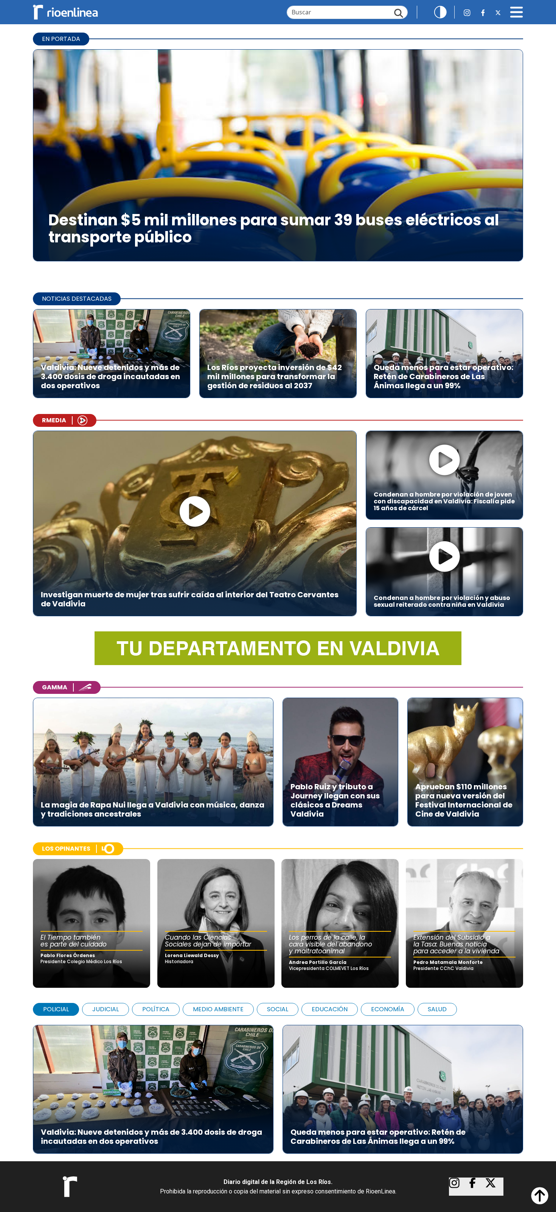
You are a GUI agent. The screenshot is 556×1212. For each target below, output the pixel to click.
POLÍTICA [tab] (155, 1009)
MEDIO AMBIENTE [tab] (218, 1009)
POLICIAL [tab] (56, 1009)
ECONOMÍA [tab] (387, 1009)
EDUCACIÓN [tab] (330, 1009)
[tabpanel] (278, 1085)
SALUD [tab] (437, 1009)
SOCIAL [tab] (277, 1009)
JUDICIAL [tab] (105, 1009)
